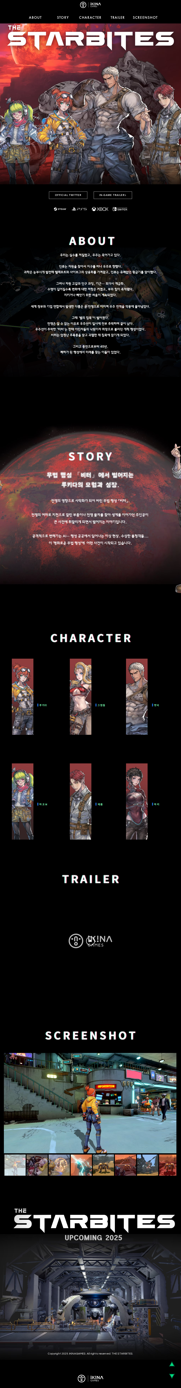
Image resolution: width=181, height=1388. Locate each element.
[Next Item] (171, 1103)
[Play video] (90, 941)
